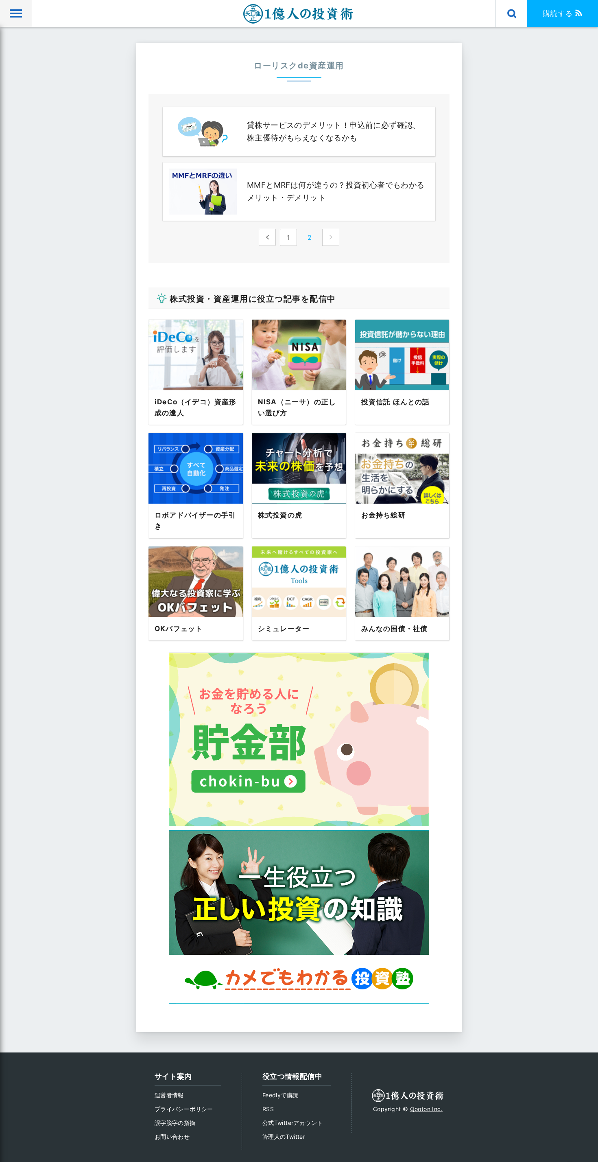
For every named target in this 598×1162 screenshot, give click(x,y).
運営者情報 (169, 1095)
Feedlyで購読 (280, 1095)
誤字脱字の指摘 (175, 1122)
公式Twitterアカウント (292, 1122)
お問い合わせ (172, 1136)
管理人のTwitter (283, 1136)
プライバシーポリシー (184, 1108)
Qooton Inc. (426, 1108)
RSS (268, 1108)
